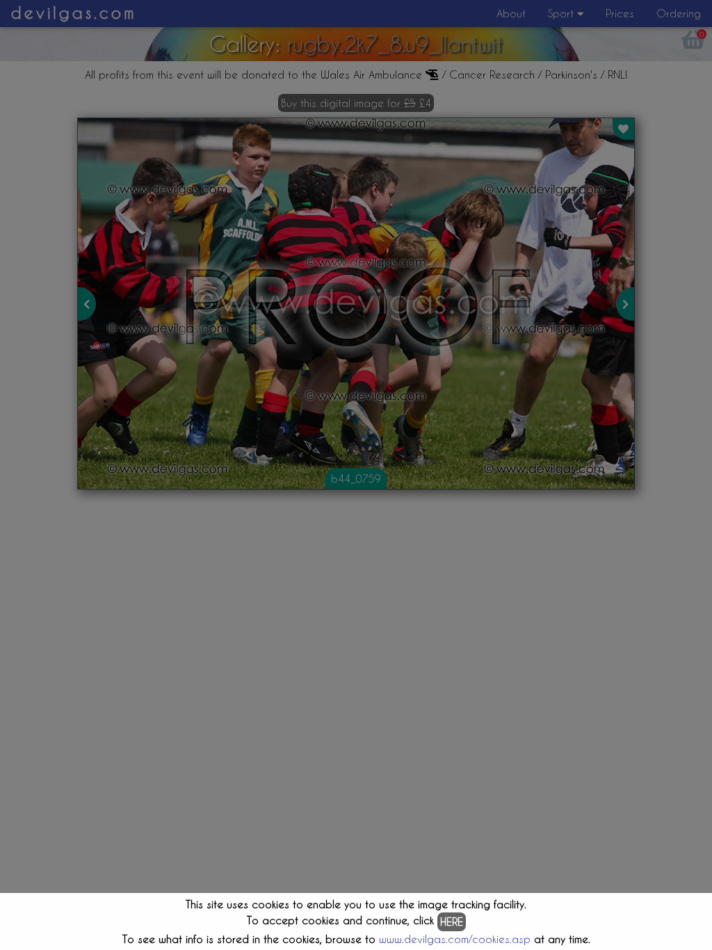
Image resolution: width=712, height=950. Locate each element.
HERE (451, 921)
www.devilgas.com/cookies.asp (455, 939)
